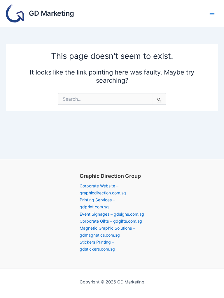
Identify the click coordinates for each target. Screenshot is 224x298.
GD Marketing (51, 13)
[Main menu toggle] (212, 13)
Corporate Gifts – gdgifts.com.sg (111, 221)
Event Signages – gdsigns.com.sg (112, 214)
